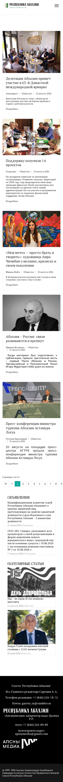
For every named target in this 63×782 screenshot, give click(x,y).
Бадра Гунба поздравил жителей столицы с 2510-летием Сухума (28, 647)
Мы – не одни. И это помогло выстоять (25, 600)
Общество (27, 93)
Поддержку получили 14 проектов (26, 162)
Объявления (27, 525)
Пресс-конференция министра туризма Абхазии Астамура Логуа (31, 427)
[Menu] (57, 6)
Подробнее (12, 108)
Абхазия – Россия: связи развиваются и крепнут (25, 338)
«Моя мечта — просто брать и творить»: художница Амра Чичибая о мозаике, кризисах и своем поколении (31, 259)
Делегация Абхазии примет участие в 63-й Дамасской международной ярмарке (28, 82)
